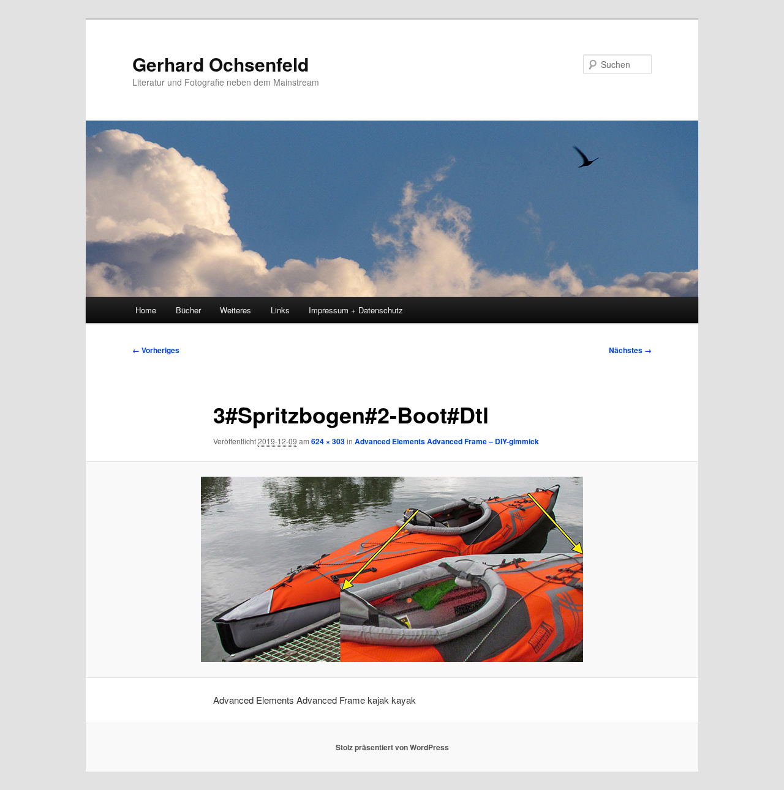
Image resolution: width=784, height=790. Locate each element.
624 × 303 (328, 441)
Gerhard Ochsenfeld (220, 64)
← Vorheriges (155, 350)
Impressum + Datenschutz (356, 310)
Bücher (188, 310)
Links (280, 310)
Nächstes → (630, 350)
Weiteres (235, 310)
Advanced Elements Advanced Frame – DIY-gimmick (447, 441)
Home (145, 310)
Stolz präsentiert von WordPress (392, 747)
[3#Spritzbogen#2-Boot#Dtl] (392, 569)
